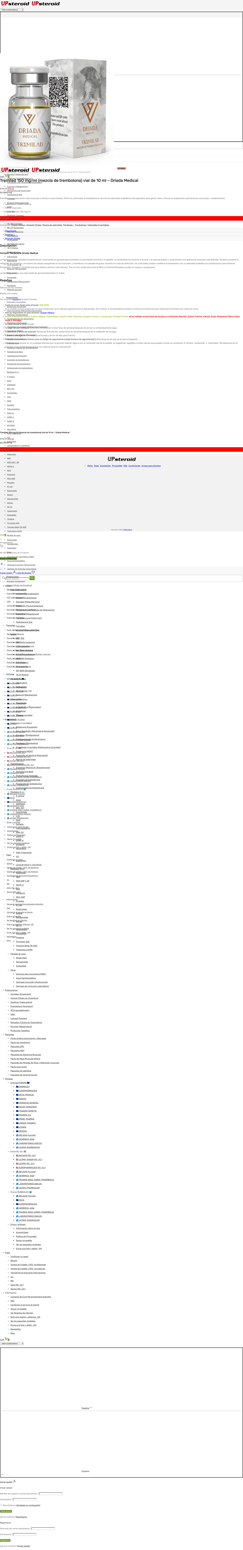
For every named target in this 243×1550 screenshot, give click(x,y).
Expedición (105, 466)
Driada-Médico (24, 172)
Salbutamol (21, 687)
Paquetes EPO (13, 638)
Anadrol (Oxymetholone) (27, 594)
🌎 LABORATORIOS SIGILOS (19, 814)
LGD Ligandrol (13, 220)
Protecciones (11, 990)
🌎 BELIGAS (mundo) (16, 794)
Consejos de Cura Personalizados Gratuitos (25, 904)
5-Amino (20, 796)
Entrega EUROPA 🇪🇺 (20, 1083)
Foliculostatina (23, 828)
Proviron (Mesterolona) (21, 1026)
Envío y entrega (18, 1224)
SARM (13, 634)
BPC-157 (20, 808)
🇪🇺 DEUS (11, 798)
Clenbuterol (12, 257)
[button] (121, 1442)
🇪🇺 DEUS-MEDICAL (15, 691)
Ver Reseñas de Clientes (22, 1313)
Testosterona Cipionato (27, 775)
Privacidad (117, 466)
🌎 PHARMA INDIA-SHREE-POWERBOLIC (24, 810)
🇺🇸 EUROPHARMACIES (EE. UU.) (20, 765)
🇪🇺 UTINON (21, 1127)
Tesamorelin (21, 929)
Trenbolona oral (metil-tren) (19, 191)
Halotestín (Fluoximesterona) (29, 606)
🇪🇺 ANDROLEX (22, 1086)
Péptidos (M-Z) (13, 450)
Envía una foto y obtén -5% (29, 1248)
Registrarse (21, 1517)
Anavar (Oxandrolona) (26, 598)
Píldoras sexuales (14, 290)
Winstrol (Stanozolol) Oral (27, 630)
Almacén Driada (33, 225)
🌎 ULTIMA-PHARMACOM (17, 818)
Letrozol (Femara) (19, 1018)
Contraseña (6, 1499)
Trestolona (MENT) (24, 751)
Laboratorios (11, 172)
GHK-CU (20, 832)
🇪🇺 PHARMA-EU (23, 1115)
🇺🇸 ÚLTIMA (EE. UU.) (15, 761)
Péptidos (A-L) (17, 792)
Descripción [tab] (10, 231)
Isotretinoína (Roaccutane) (18, 282)
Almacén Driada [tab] (12, 238)
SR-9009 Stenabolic (25, 670)
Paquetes (10, 625)
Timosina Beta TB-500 (16, 527)
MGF (9, 458)
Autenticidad (12, 831)
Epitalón (20, 824)
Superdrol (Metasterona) (17, 187)
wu (8, 880)
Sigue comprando (8, 558)
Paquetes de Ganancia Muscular (26, 1054)
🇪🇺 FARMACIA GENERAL (27, 1103)
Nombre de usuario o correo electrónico (19, 1493)
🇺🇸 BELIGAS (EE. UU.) (26, 1155)
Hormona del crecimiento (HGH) (20, 557)
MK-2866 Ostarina (24, 650)
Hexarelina (11, 429)
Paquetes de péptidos (21, 1071)
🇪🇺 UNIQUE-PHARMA (26, 1123)
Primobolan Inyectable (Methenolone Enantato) (38, 747)
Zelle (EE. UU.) (13, 888)
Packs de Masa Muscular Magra (25, 1058)
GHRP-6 (20, 840)
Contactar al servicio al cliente (25, 1305)
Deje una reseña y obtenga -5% (25, 1317)
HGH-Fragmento (24, 852)
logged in (16, 299)
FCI (8, 437)
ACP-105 (20, 638)
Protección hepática (15, 618)
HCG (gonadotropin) (15, 597)
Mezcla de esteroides (52, 225)
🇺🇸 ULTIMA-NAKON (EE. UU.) (29, 1159)
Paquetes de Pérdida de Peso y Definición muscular (35, 1063)
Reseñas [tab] (10, 234)
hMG (9, 602)
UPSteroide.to (127, 530)
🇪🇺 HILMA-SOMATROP (26, 1107)
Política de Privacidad (26, 1236)
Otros (13, 970)
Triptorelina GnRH (14, 531)
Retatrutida (12, 540)
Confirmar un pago (15, 859)
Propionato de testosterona (29, 784)
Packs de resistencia (20, 1042)
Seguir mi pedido (14, 839)
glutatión (20, 844)
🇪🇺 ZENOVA (12, 728)
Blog (9, 941)
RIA (8, 884)
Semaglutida (22, 917)
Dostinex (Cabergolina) (21, 1002)
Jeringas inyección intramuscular (21, 565)
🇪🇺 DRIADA (12, 695)
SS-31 (19, 925)
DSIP (18, 820)
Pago (8, 855)
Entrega (10, 674)
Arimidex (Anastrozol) (16, 581)
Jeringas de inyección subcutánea (21, 569)
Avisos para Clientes (151, 466)
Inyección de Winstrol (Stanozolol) (32, 755)
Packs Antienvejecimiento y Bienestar (28, 1038)
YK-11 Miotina (22, 675)
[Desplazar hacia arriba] (1, 565)
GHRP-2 (19, 836)
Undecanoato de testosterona (30, 788)
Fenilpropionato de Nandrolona (30, 739)
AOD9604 (20, 804)
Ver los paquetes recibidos (28, 1244)
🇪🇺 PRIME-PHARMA (15, 716)
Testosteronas (17, 763)
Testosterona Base (24, 771)
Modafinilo (21, 711)
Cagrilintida (21, 812)
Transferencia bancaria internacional (22, 876)
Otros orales (16, 699)
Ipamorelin (21, 861)
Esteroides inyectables (98, 225)
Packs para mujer (19, 1067)
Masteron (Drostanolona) (27, 735)
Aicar (18, 800)
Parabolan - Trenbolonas (75, 225)
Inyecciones (10, 719)
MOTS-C (10, 466)
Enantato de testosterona (28, 780)
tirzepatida (11, 548)
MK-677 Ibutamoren (15, 228)
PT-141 (19, 905)
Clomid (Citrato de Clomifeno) (19, 585)
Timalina (20, 937)
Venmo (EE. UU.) (18, 1289)
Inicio (2, 172)
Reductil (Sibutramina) (26, 695)
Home (90, 466)
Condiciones (134, 466)
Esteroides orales (19, 590)
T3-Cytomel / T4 (24, 691)
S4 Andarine (22, 666)
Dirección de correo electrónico (15, 1528)
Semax (19, 921)
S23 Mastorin (22, 662)
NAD (9, 470)
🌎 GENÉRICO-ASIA (15, 736)
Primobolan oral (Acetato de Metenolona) (35, 610)
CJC (18, 816)
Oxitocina (11, 475)
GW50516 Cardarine (15, 216)
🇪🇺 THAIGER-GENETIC (26, 1111)
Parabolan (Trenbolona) (27, 743)
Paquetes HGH (13, 642)
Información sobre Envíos (28, 1228)
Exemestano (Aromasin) (22, 1006)
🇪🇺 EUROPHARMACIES (16, 802)
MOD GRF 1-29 (13, 462)
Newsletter (11, 937)
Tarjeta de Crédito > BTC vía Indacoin (28, 1269)
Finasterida (21, 703)
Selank (19, 913)
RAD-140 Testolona (25, 658)
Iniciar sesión (6, 1511)
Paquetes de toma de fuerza (24, 1075)
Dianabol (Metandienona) (17, 174)
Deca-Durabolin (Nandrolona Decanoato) (35, 731)
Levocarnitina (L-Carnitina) (18, 446)
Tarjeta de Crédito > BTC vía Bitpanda (28, 1264)
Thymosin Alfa (22, 941)
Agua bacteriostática (16, 561)
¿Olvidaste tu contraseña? (28, 1505)
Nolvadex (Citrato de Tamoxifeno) (26, 1022)
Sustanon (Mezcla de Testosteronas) (33, 767)
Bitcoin (10, 864)
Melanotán (11, 454)
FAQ (8, 908)
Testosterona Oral (14, 195)
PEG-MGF (20, 897)
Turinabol (20, 626)
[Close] (1, 539)
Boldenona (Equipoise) (26, 727)
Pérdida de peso (13, 535)
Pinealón (20, 901)
